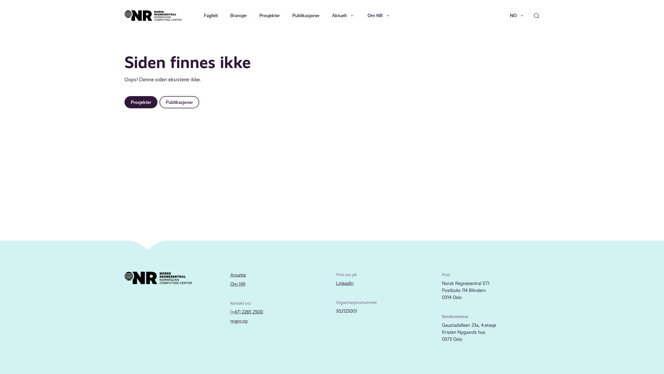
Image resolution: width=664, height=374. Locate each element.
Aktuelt (339, 15)
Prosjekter (269, 15)
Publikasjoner (306, 15)
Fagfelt (211, 15)
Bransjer (238, 15)
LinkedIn (345, 283)
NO (513, 15)
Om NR (375, 15)
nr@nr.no (239, 321)
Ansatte (238, 275)
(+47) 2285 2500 (246, 312)
